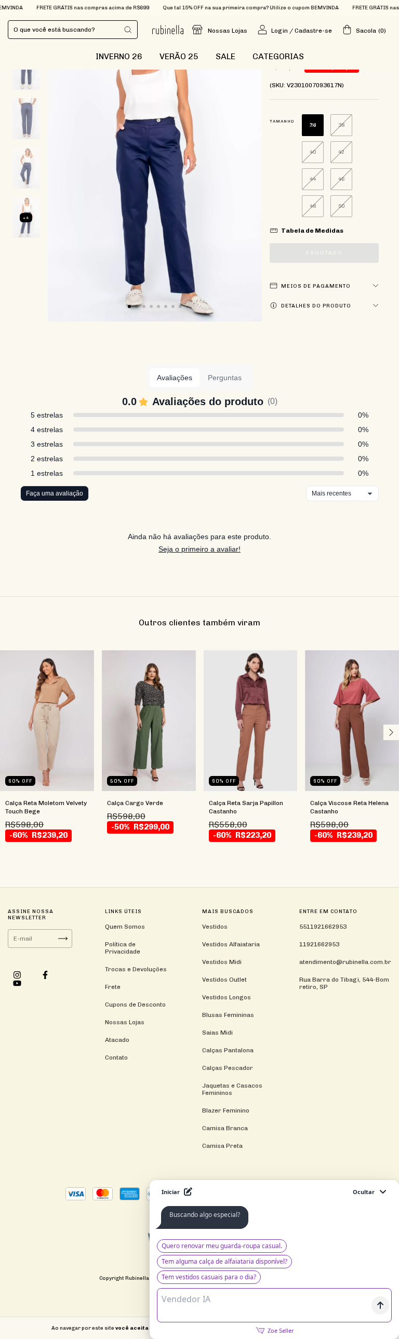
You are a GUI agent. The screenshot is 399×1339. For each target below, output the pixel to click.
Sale (225, 56)
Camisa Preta (222, 1145)
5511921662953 (323, 926)
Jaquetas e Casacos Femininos (232, 1089)
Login (279, 30)
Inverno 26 (119, 56)
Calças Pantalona (228, 1050)
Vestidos (215, 926)
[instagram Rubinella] (18, 975)
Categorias (278, 56)
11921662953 (319, 944)
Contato (116, 1057)
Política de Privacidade (122, 948)
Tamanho (282, 121)
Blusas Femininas (228, 1015)
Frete (113, 986)
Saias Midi (217, 1032)
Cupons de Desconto (135, 1004)
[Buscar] (128, 29)
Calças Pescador (227, 1068)
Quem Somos (125, 926)
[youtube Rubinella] (17, 983)
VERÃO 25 (178, 56)
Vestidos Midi (222, 962)
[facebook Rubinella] (45, 975)
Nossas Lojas (227, 30)
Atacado (117, 1039)
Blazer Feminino (225, 1110)
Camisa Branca (225, 1128)
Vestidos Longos (226, 997)
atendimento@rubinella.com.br (345, 962)
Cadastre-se (313, 30)
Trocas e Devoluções (136, 969)
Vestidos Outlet (224, 979)
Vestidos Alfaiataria (231, 944)
